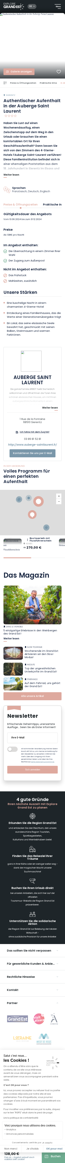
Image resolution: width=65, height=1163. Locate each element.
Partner (12, 1003)
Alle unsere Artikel (32, 696)
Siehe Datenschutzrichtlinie (42, 762)
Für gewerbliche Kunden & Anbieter (32, 964)
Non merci (10, 1149)
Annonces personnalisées (20, 1134)
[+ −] (32, 512)
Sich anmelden (32, 769)
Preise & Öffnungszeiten (23, 83)
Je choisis (32, 1149)
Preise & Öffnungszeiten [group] (20, 205)
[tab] (17, 557)
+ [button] (58, 496)
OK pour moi (54, 1149)
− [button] (58, 501)
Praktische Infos (48, 83)
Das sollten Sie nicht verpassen (29, 951)
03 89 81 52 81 (32, 439)
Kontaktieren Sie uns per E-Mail (32, 453)
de (30, 6)
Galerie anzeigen (21, 72)
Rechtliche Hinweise (21, 977)
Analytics (11, 1130)
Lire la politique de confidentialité (20, 1118)
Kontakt (12, 990)
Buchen (56, 1156)
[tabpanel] (32, 248)
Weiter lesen (11, 175)
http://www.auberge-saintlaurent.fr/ (32, 445)
